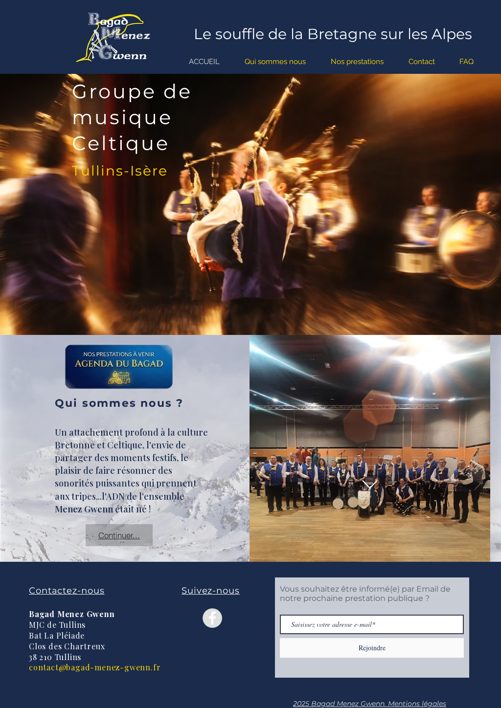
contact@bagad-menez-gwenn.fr (94, 667)
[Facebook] (212, 618)
